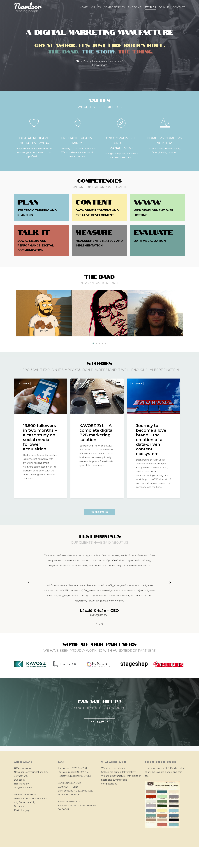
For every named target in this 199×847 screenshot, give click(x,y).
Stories (24, 383)
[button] (93, 343)
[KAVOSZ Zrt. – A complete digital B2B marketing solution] (97, 438)
